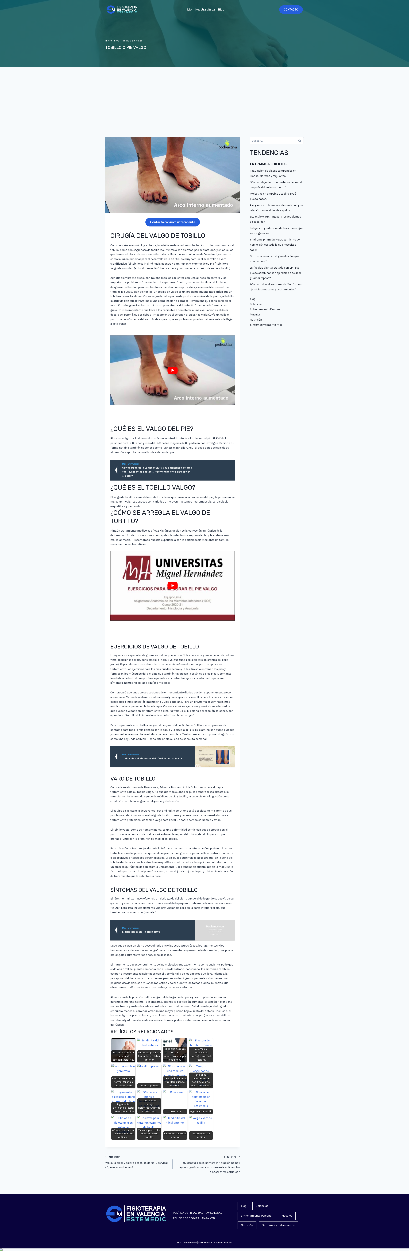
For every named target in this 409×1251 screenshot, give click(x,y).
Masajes (255, 314)
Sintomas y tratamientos (266, 324)
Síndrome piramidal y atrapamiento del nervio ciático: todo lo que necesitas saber (275, 245)
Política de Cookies (186, 1218)
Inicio (188, 9)
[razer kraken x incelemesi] (204, 1249)
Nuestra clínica (205, 9)
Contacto (291, 9)
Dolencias (256, 304)
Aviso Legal (214, 1212)
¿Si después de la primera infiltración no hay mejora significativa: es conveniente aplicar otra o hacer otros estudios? (208, 1165)
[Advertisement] (204, 102)
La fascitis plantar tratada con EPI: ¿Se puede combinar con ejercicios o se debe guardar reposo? (275, 273)
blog (116, 40)
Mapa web (208, 1218)
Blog (221, 9)
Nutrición (256, 319)
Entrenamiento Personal (265, 309)
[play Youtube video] (172, 370)
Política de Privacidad (188, 1212)
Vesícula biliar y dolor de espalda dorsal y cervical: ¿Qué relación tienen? (136, 1162)
